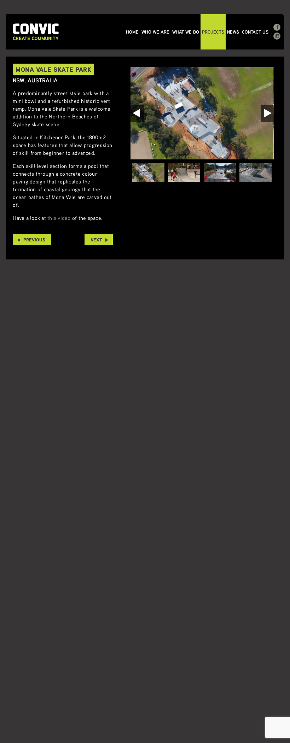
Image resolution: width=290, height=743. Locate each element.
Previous (34, 239)
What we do (185, 32)
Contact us (255, 32)
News (233, 32)
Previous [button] (137, 113)
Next (96, 239)
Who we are (155, 32)
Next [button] (267, 113)
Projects (213, 32)
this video (59, 218)
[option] (201, 113)
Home (132, 32)
